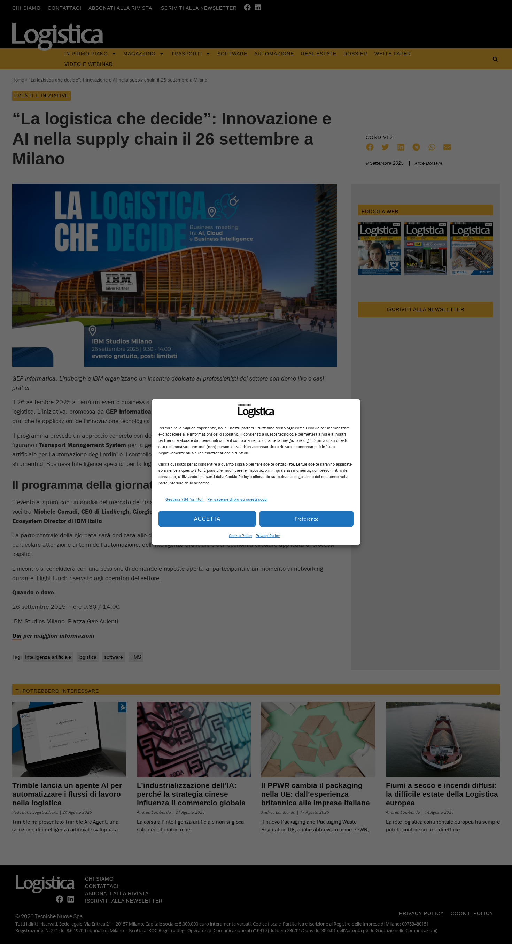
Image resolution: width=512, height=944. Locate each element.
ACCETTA (207, 519)
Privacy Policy (268, 535)
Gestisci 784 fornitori (184, 499)
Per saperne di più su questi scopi (237, 499)
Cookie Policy (240, 535)
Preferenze (307, 518)
